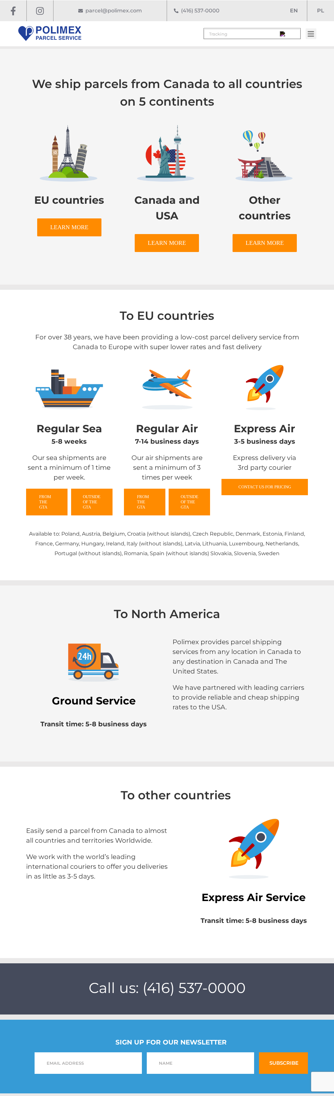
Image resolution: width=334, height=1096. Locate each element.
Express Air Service (254, 897)
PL (320, 10)
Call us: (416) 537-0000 (167, 988)
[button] (310, 33)
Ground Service (94, 700)
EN (294, 10)
